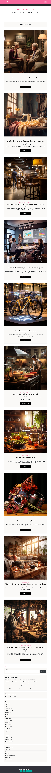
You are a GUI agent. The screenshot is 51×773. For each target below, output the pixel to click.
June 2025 (7, 716)
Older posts (7, 667)
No (23, 771)
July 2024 (7, 731)
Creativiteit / (22, 518)
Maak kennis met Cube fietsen (25, 331)
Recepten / (22, 392)
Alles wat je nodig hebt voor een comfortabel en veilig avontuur (21, 681)
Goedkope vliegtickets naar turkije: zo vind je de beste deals (20, 679)
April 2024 (7, 733)
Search (6, 669)
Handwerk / (22, 139)
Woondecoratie (9, 759)
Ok (20, 771)
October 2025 (8, 708)
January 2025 (8, 722)
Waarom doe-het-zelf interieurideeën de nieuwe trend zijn (25, 584)
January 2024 (8, 739)
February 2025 (8, 720)
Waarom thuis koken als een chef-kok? (25, 394)
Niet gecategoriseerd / (22, 265)
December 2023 (9, 741)
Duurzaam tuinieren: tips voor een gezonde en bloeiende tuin (20, 683)
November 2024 (9, 726)
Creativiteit (7, 749)
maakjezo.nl (7, 2)
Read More (25, 87)
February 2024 (8, 737)
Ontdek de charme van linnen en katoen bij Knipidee (25, 141)
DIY (6, 751)
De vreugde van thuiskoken (25, 458)
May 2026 (7, 706)
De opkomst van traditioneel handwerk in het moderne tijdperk (25, 648)
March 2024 (8, 735)
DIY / (22, 582)
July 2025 (7, 714)
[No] (49, 769)
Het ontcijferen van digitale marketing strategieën (25, 268)
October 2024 (8, 728)
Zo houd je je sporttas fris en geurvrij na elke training (18, 688)
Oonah (26, 80)
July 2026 (7, 704)
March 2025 (8, 718)
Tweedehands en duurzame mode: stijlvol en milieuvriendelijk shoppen (22, 686)
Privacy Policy (29, 771)
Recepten (7, 757)
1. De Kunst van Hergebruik (25, 521)
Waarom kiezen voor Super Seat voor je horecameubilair (25, 204)
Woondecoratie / (22, 202)
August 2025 (8, 712)
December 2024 (9, 724)
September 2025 (9, 710)
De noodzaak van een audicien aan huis (25, 78)
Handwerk (7, 753)
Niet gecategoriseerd (10, 755)
